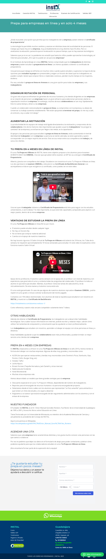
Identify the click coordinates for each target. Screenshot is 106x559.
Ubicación (53, 16)
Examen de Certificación (70, 13)
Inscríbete (16, 13)
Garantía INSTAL (29, 13)
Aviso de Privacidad (17, 540)
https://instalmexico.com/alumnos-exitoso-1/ (28, 303)
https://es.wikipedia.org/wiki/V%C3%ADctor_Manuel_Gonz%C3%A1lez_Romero (41, 423)
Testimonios (42, 13)
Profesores (54, 13)
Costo (13, 530)
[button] (92, 554)
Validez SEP (87, 13)
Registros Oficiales (17, 538)
